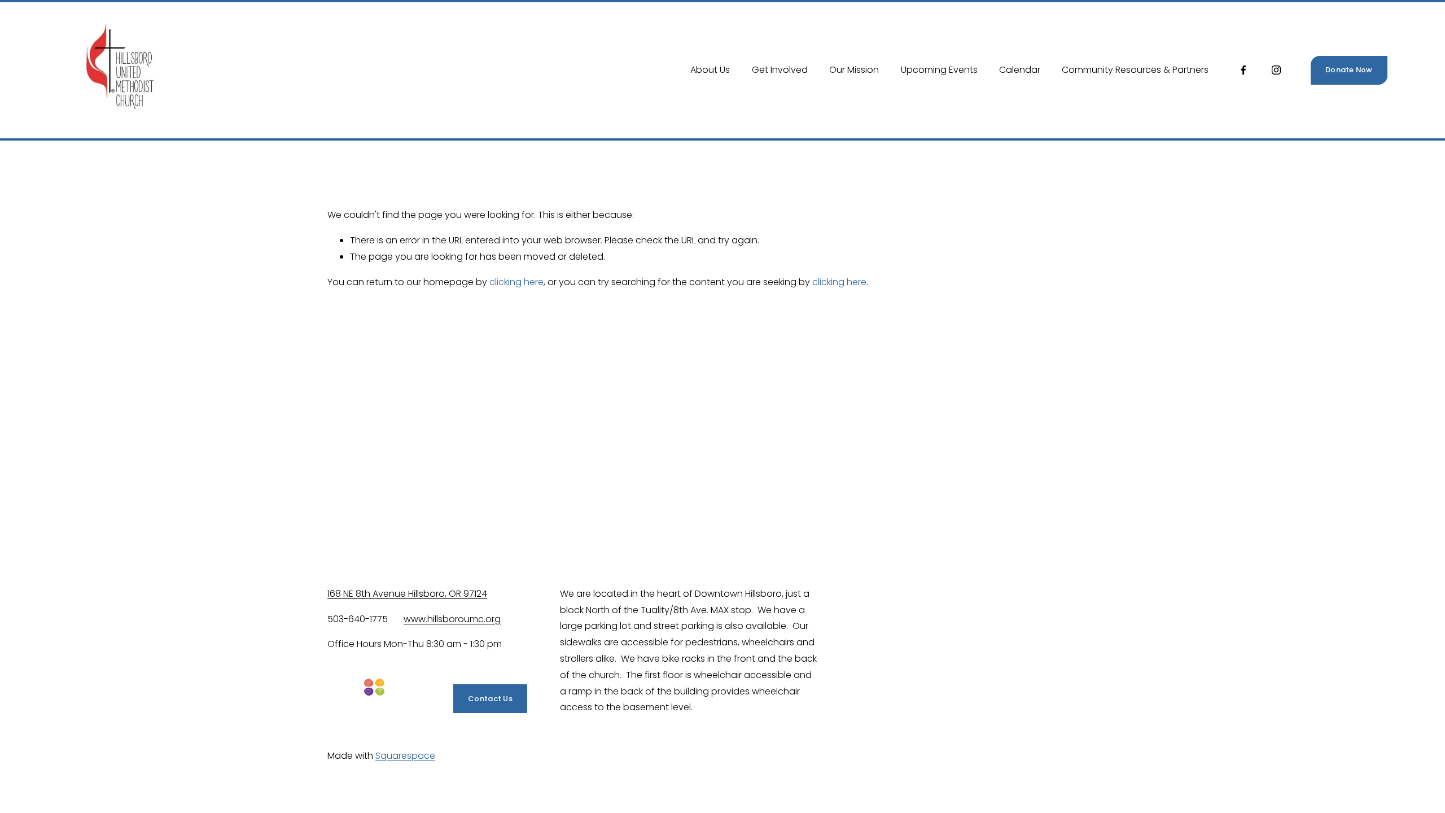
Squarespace (405, 755)
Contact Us (490, 698)
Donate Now (1349, 69)
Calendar (1019, 69)
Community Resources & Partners (1135, 69)
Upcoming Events (939, 69)
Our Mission (854, 69)
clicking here (516, 282)
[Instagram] (1276, 70)
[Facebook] (1243, 70)
